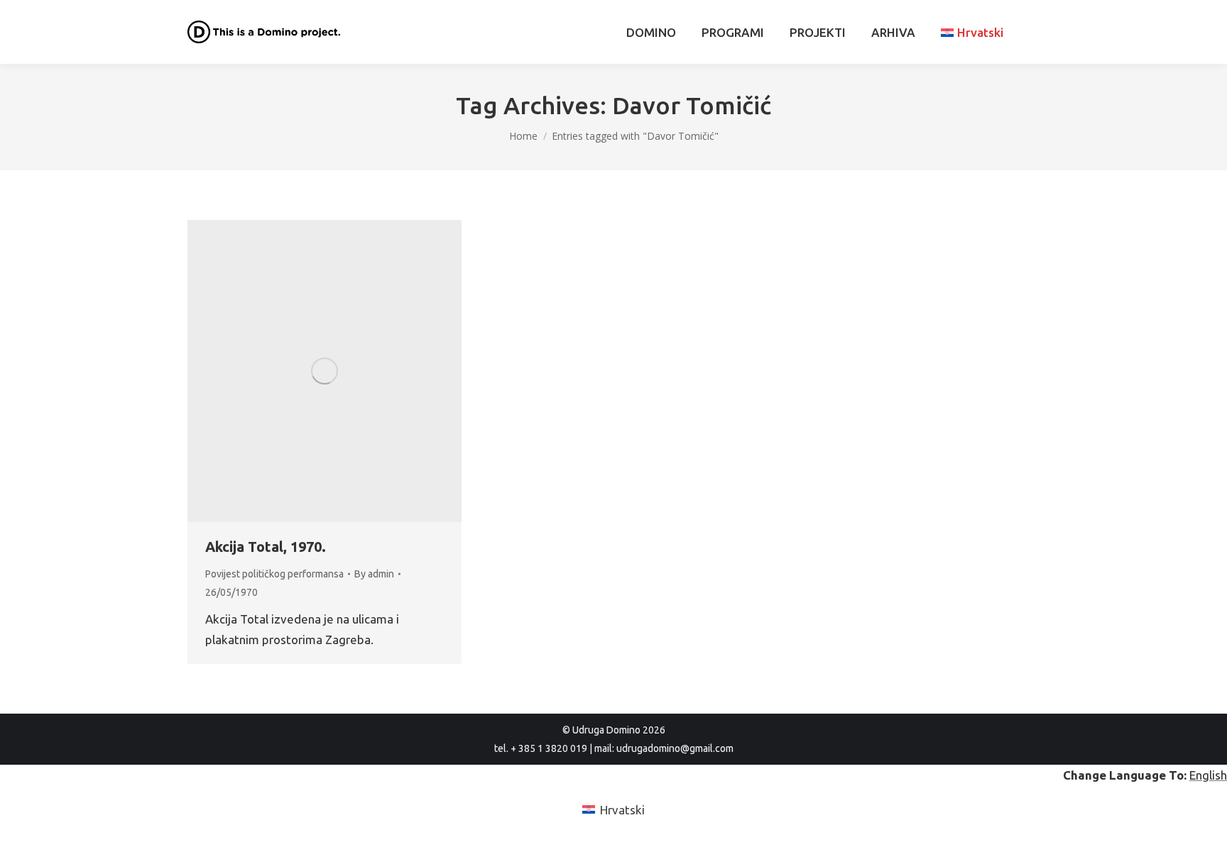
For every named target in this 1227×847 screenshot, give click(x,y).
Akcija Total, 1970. (265, 546)
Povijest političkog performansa (274, 574)
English (1208, 775)
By (374, 574)
